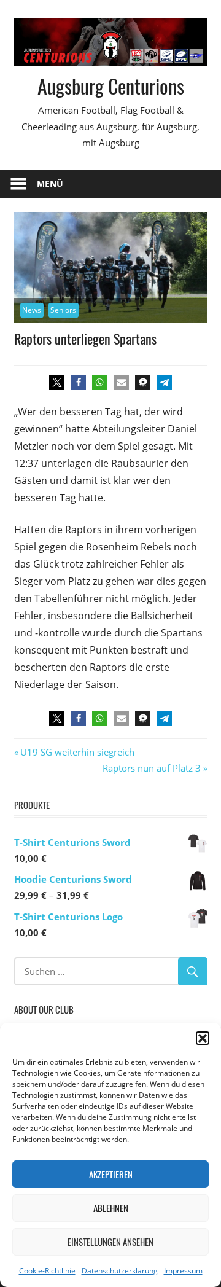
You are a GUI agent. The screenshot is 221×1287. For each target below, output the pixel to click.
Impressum (183, 1270)
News (31, 310)
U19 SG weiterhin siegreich (77, 752)
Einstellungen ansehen (110, 1241)
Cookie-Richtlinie (47, 1270)
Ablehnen (110, 1208)
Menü (50, 183)
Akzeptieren (111, 1174)
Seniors (63, 310)
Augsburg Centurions (110, 85)
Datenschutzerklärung (120, 1270)
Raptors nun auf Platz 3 (152, 768)
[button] (202, 1038)
